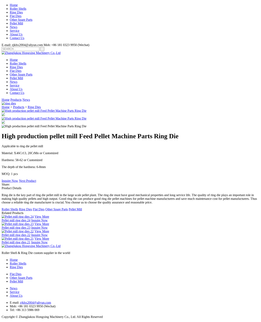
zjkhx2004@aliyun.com (35, 302)
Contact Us (17, 38)
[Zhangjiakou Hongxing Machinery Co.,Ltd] (31, 53)
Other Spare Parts (21, 19)
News (13, 27)
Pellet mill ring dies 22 (16, 235)
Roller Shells (18, 8)
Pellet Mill (16, 23)
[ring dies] (9, 103)
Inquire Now (10, 180)
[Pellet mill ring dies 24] (18, 216)
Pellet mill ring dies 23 (16, 227)
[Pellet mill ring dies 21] (18, 238)
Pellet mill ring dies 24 (16, 220)
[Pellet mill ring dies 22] (18, 231)
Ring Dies (16, 12)
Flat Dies (15, 16)
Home (14, 5)
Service (14, 30)
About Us (16, 34)
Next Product (27, 180)
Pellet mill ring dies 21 (16, 242)
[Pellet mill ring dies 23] (18, 224)
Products (16, 99)
